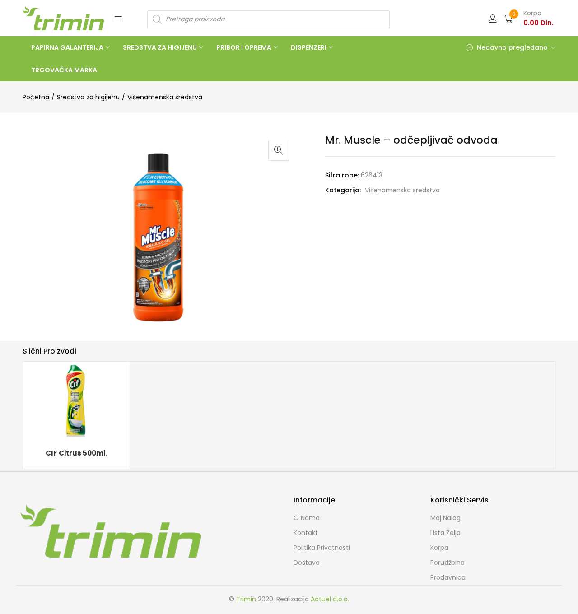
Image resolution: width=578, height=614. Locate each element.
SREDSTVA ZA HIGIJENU (160, 47)
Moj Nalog (445, 517)
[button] (529, 18)
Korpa (439, 547)
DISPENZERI (309, 47)
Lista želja (445, 532)
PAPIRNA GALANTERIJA (68, 47)
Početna (36, 97)
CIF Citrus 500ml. (76, 453)
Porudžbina (447, 562)
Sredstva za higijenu (88, 97)
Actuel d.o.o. (330, 599)
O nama (307, 517)
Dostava (307, 562)
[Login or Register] (493, 17)
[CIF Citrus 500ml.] (76, 400)
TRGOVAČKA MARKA (64, 69)
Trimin (246, 599)
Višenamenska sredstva (164, 97)
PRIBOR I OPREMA (244, 47)
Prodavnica (448, 577)
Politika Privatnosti (322, 547)
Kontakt (306, 532)
